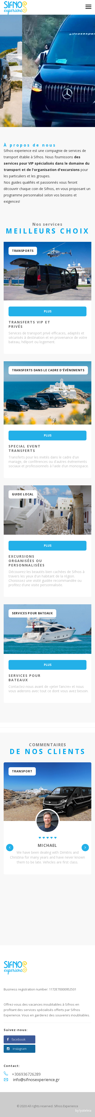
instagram (20, 1048)
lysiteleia (85, 1110)
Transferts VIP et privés (29, 324)
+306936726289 (26, 1074)
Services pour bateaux (25, 677)
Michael (47, 845)
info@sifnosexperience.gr (36, 1079)
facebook (18, 1039)
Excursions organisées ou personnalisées (27, 560)
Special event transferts (25, 448)
